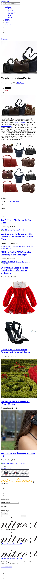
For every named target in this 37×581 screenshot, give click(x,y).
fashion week (12, 12)
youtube (7, 19)
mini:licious (8, 24)
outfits (10, 15)
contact (7, 22)
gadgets (10, 13)
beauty (10, 8)
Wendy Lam (20, 83)
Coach (23, 122)
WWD (16, 122)
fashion (10, 10)
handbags (16, 201)
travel (10, 17)
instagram (7, 20)
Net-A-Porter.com (6, 126)
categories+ (8, 7)
